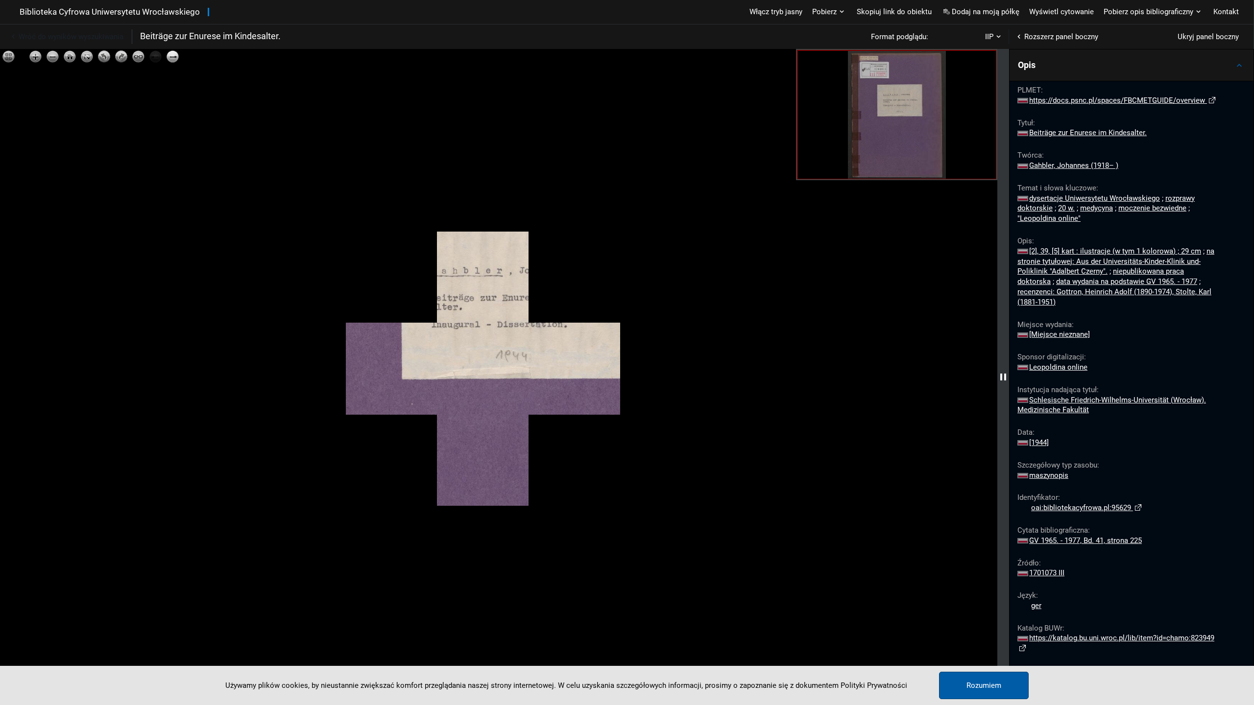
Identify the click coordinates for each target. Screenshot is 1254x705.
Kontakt (1226, 11)
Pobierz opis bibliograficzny (1148, 11)
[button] (1132, 65)
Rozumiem (983, 685)
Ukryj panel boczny (1208, 36)
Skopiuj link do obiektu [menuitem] (894, 11)
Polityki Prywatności (874, 685)
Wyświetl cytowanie (1061, 11)
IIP (989, 36)
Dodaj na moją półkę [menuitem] (985, 11)
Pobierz (824, 11)
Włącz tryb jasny (775, 11)
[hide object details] (1003, 377)
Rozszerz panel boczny (1061, 36)
